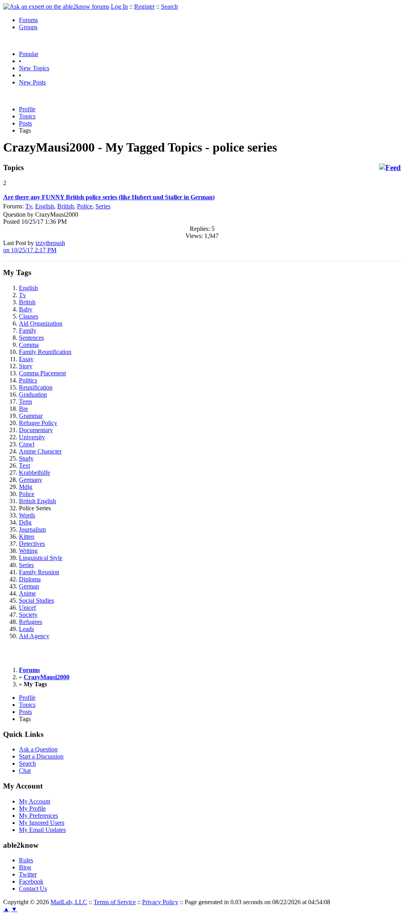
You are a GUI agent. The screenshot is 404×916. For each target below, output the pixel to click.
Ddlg (25, 522)
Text (24, 465)
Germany (30, 479)
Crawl (26, 444)
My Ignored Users (41, 822)
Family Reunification (45, 351)
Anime (27, 593)
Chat (25, 770)
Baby (25, 309)
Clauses (28, 316)
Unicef (27, 607)
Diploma (30, 579)
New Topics (34, 68)
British (65, 206)
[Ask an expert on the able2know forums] (56, 6)
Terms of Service (115, 902)
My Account (34, 801)
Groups (28, 27)
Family (27, 330)
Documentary (36, 430)
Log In (119, 6)
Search (169, 6)
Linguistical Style (40, 557)
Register (144, 6)
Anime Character (40, 451)
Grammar (31, 415)
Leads (26, 629)
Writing (28, 550)
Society (28, 614)
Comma (29, 344)
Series (102, 206)
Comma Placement (42, 373)
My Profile (32, 808)
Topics (27, 116)
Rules (26, 860)
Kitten (26, 536)
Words (27, 515)
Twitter (28, 874)
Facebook (31, 881)
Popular (28, 54)
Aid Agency (34, 636)
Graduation (33, 394)
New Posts (32, 82)
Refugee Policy (38, 423)
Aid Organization (40, 323)
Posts (25, 123)
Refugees (30, 621)
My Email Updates (42, 829)
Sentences (31, 337)
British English (37, 501)
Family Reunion (39, 572)
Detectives (32, 543)
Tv (28, 206)
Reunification (35, 387)
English (44, 206)
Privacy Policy (160, 902)
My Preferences (38, 815)
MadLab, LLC (68, 902)
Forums (28, 20)
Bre (23, 408)
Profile (27, 109)
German (29, 586)
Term (25, 401)
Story (25, 366)
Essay (26, 359)
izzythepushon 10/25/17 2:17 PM (34, 246)
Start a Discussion (41, 756)
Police (84, 206)
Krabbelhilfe (34, 472)
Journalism (32, 529)
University (32, 437)
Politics (28, 380)
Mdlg (25, 486)
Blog (25, 867)
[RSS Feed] (390, 167)
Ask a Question (38, 749)
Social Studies (36, 600)
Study (26, 458)
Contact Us (33, 888)
